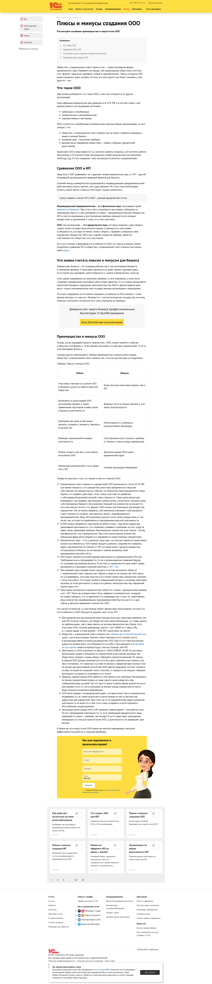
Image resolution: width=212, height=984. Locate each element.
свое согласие (99, 969)
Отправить (88, 785)
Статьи (126, 9)
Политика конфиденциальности (61, 961)
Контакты (52, 909)
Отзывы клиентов (55, 918)
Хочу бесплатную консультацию (102, 322)
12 (75, 880)
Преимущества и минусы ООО (75, 57)
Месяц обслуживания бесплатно (119, 901)
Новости (52, 905)
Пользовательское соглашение (90, 961)
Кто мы (51, 901)
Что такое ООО (69, 45)
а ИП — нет (113, 566)
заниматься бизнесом (68, 209)
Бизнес (27, 35)
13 (82, 880)
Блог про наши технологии (148, 905)
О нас (70, 9)
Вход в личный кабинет (147, 928)
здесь (67, 250)
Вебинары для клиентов (58, 926)
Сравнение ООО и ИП (72, 49)
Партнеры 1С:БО (55, 914)
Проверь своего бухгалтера (117, 917)
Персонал (28, 42)
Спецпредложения (113, 9)
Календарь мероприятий (147, 909)
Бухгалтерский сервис (30, 27)
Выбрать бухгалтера (84, 9)
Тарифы (99, 9)
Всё (25, 19)
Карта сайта (110, 961)
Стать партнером (153, 9)
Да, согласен (150, 972)
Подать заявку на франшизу (148, 918)
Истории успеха (143, 914)
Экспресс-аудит (112, 912)
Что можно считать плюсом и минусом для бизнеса (85, 53)
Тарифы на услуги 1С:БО (88, 901)
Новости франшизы (145, 901)
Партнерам (137, 9)
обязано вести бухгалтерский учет (128, 634)
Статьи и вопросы (74, 18)
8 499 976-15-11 (138, 3)
